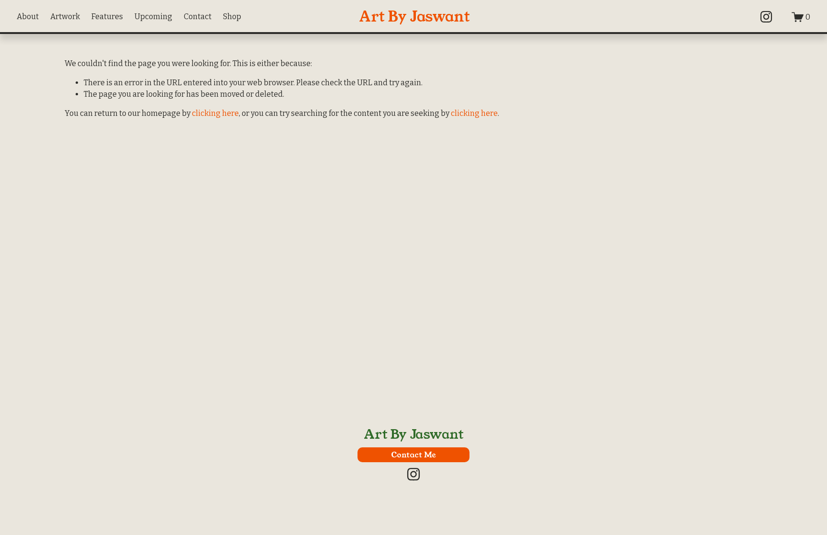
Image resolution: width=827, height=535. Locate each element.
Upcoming (153, 16)
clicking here (215, 113)
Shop (232, 16)
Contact (198, 16)
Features (107, 16)
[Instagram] (766, 17)
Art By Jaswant (414, 17)
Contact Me (413, 454)
